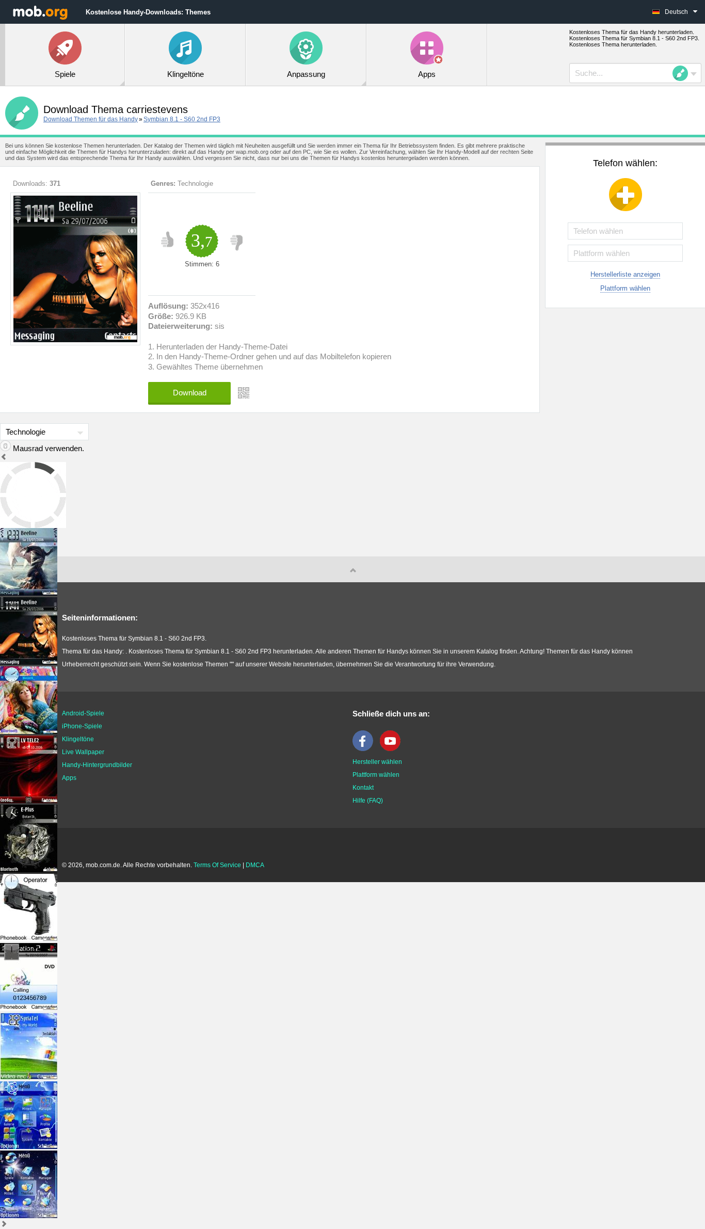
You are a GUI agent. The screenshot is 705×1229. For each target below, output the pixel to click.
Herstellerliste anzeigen (625, 274)
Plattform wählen (625, 288)
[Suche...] (683, 73)
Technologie (195, 183)
